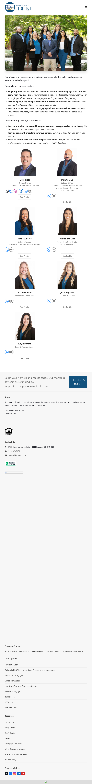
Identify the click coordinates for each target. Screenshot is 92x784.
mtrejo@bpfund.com (17, 455)
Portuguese (65, 651)
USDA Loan (9, 702)
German (50, 651)
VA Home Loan (11, 707)
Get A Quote (10, 733)
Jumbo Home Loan (12, 681)
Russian (73, 651)
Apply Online (10, 727)
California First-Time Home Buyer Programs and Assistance (30, 670)
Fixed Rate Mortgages (14, 675)
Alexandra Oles (67, 238)
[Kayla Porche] (25, 325)
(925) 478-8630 (14, 451)
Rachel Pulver (25, 292)
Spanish (80, 651)
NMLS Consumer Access (15, 749)
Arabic (7, 651)
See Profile (24, 197)
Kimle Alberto (25, 238)
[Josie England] (67, 274)
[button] (86, 7)
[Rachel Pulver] (25, 274)
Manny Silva (67, 179)
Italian (56, 651)
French (43, 651)
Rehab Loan (10, 697)
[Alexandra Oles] (67, 220)
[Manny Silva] (67, 162)
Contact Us (9, 722)
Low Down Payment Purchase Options (21, 686)
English (36, 651)
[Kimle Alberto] (25, 220)
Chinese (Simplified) (18, 651)
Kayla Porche (24, 343)
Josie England (67, 292)
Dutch (30, 651)
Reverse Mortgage (12, 691)
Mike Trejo (25, 179)
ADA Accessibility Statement (16, 754)
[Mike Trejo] (25, 162)
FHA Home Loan (11, 665)
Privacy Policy (10, 760)
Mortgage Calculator (13, 743)
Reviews (8, 738)
